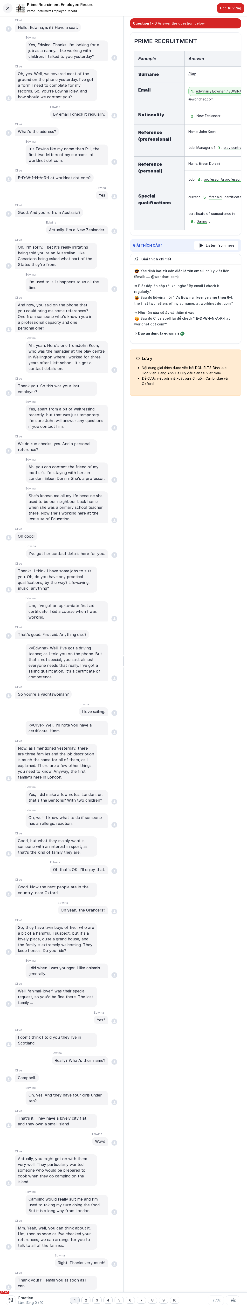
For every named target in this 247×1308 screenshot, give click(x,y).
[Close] (8, 8)
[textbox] (185, 140)
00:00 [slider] (4, 1292)
